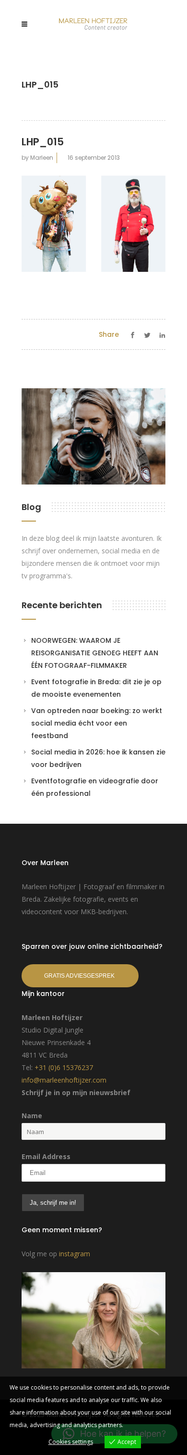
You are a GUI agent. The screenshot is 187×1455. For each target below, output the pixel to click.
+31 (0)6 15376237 (64, 1067)
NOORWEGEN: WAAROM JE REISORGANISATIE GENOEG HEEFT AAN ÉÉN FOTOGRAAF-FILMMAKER (94, 653)
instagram (74, 1253)
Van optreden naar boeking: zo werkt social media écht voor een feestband (96, 723)
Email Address (46, 1156)
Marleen (41, 157)
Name (32, 1115)
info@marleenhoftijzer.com (64, 1080)
